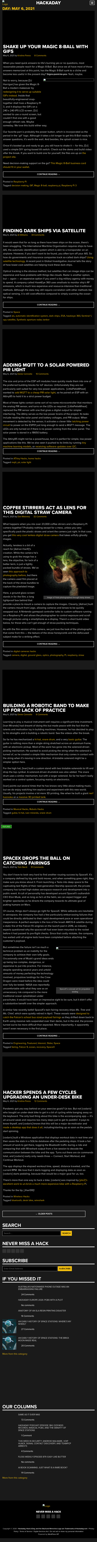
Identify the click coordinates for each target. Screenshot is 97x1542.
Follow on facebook (4, 1251)
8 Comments (40, 55)
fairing (15, 1047)
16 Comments (27, 1316)
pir (19, 462)
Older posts (43, 1213)
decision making (20, 185)
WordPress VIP (53, 1534)
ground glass (34, 655)
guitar (14, 812)
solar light (26, 462)
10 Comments (42, 374)
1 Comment (26, 1435)
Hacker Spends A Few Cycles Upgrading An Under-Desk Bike (42, 1095)
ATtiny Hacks (20, 458)
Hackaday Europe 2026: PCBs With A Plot (40, 1300)
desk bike (28, 1200)
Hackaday (48, 3)
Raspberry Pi (20, 181)
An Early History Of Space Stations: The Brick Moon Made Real (43, 1339)
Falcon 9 (23, 1047)
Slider (50, 1043)
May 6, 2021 (8, 55)
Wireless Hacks (22, 1196)
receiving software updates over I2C (55, 446)
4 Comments (27, 1451)
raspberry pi (54, 185)
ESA (63, 315)
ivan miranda (32, 812)
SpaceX (51, 1047)
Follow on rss (17, 1251)
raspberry (72, 655)
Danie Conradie (25, 374)
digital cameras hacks (25, 651)
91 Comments (37, 867)
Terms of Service (26, 1531)
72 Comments (27, 1419)
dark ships (54, 315)
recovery (41, 1047)
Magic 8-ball (40, 185)
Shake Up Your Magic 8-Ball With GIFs (45, 49)
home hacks (34, 458)
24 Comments (27, 1294)
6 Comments (41, 714)
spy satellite (9, 319)
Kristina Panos (24, 55)
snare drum (48, 739)
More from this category (14, 1353)
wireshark (39, 1200)
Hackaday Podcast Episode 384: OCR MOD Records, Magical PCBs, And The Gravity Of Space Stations (42, 1428)
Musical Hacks (21, 809)
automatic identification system (32, 315)
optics (46, 655)
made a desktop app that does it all (23, 1127)
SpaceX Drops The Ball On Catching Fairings (36, 860)
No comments (27, 1305)
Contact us (22, 1251)
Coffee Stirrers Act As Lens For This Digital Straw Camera (44, 510)
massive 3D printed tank (32, 797)
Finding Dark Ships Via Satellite (44, 231)
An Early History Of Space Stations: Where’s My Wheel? (44, 1322)
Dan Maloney (24, 516)
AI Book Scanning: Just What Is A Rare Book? (42, 1467)
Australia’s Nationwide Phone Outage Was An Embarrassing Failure (43, 1288)
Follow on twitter (9, 1251)
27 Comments (27, 1329)
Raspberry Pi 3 (69, 185)
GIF (31, 185)
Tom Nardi (22, 867)
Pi (65, 655)
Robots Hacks (36, 809)
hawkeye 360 (73, 315)
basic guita (74, 739)
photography (56, 655)
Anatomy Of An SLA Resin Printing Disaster (42, 1310)
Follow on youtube (13, 1251)
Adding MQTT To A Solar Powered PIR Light (46, 367)
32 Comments (40, 516)
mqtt (14, 462)
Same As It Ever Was (29, 1414)
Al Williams (23, 235)
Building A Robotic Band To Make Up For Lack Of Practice (46, 708)
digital (23, 655)
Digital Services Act (41, 1531)
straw (81, 655)
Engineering (20, 1043)
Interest (42, 1043)
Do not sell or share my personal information (66, 1531)
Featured (32, 1043)
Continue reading (51, 175)
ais (13, 315)
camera (15, 655)
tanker (46, 319)
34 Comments (37, 235)
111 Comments (27, 1472)
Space (17, 312)
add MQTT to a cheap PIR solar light (35, 392)
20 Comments (27, 1345)
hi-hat (38, 739)
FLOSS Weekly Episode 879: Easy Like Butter (42, 1456)
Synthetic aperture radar (29, 319)
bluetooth (17, 1200)
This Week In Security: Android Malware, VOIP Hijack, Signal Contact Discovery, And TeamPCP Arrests (44, 1443)
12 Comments (40, 1101)
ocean (32, 1047)
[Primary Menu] (92, 3)
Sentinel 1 (86, 315)
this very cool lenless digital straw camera (35, 535)
